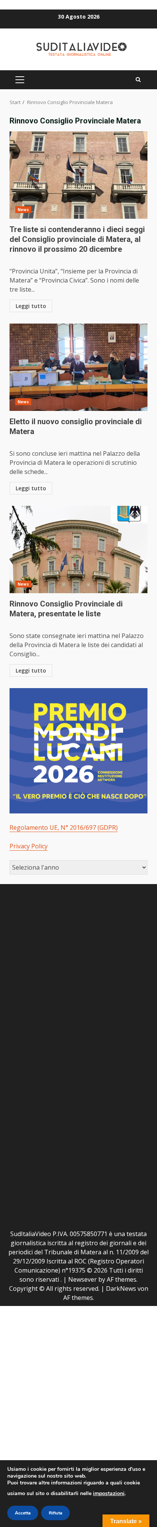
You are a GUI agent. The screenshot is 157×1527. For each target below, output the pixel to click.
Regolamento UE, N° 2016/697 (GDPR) (64, 827)
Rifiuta (55, 1513)
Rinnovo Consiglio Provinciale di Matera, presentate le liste (78, 549)
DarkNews (121, 1288)
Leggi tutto (31, 306)
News (23, 209)
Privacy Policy (29, 846)
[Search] (138, 80)
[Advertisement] (78, 972)
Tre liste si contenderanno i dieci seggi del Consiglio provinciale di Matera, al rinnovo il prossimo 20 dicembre (78, 175)
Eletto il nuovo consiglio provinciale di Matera (78, 367)
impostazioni (109, 1493)
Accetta (22, 1513)
